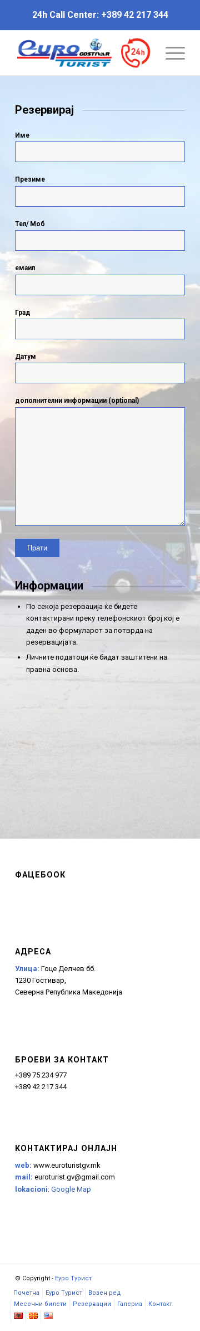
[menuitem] (26, 1293)
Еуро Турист (73, 1278)
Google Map (71, 1189)
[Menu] (169, 53)
